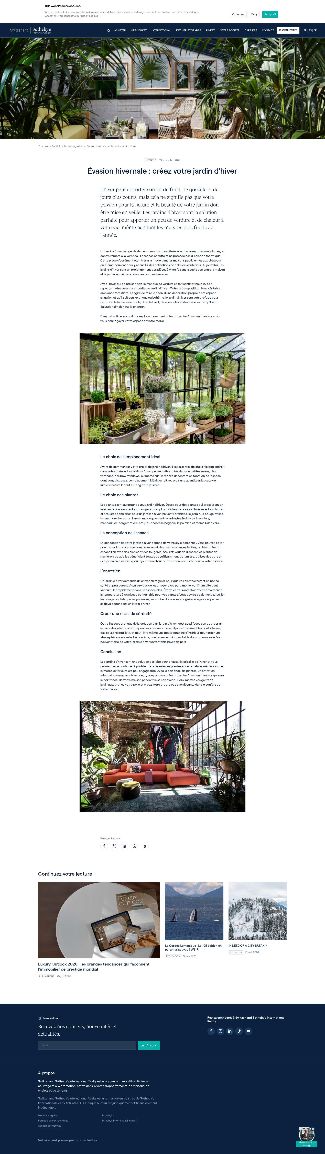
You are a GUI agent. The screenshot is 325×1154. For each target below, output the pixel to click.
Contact (268, 30)
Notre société (230, 30)
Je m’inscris (149, 1045)
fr (305, 30)
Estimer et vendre (188, 30)
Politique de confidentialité (53, 1120)
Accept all (270, 14)
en (310, 30)
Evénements (173, 956)
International (161, 30)
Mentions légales (47, 1115)
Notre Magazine (73, 146)
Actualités (236, 952)
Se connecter (288, 30)
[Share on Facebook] (104, 846)
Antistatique (90, 1140)
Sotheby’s (107, 1115)
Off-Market (139, 30)
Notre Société (52, 146)
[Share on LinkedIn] (124, 846)
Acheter (120, 30)
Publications (46, 976)
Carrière (251, 30)
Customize (238, 14)
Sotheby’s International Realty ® (120, 1120)
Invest (210, 30)
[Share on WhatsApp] (134, 846)
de (315, 30)
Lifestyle (151, 160)
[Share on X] (114, 846)
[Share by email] (145, 846)
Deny (254, 14)
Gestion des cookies (49, 1125)
